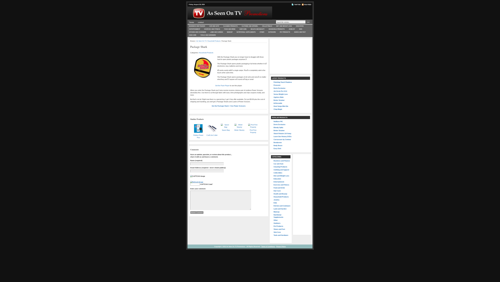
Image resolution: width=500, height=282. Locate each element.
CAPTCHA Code (206, 184)
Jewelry (292, 29)
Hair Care (243, 29)
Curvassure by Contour (282, 139)
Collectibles (267, 26)
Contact (201, 22)
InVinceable (278, 103)
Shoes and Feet (300, 32)
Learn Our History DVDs (283, 136)
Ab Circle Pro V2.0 (280, 91)
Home (191, 22)
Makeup (230, 32)
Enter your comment (197, 189)
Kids (300, 29)
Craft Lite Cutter (212, 135)
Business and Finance (197, 26)
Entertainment (194, 29)
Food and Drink (229, 29)
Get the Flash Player (222, 86)
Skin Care (192, 35)
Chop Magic (278, 109)
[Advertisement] (290, 56)
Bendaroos (278, 142)
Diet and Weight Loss (284, 26)
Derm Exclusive (279, 88)
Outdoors (272, 32)
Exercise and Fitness (212, 29)
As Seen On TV (201, 41)
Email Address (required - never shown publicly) (208, 168)
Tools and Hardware (208, 35)
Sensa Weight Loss (281, 94)
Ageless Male (279, 97)
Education (300, 26)
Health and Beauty (258, 29)
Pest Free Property (253, 131)
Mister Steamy (239, 130)
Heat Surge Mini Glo (281, 106)
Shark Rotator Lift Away (282, 133)
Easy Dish (277, 148)
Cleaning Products (230, 26)
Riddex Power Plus (198, 136)
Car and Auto (214, 26)
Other (262, 32)
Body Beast (278, 145)
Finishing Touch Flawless (283, 82)
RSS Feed (307, 4)
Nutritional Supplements (246, 32)
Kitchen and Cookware (197, 32)
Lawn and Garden (216, 32)
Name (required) (196, 160)
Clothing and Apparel (250, 26)
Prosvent (277, 85)
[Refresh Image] (196, 182)
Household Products (277, 29)
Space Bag (226, 130)
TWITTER (297, 4)
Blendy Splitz (278, 127)
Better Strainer (279, 100)
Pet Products (285, 32)
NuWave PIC (278, 121)
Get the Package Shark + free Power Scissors (229, 106)
